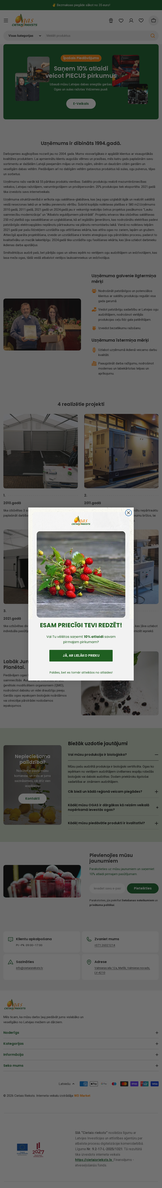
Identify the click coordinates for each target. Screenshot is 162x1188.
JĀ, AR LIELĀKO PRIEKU (81, 655)
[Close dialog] (128, 513)
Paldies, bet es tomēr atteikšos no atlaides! (81, 672)
